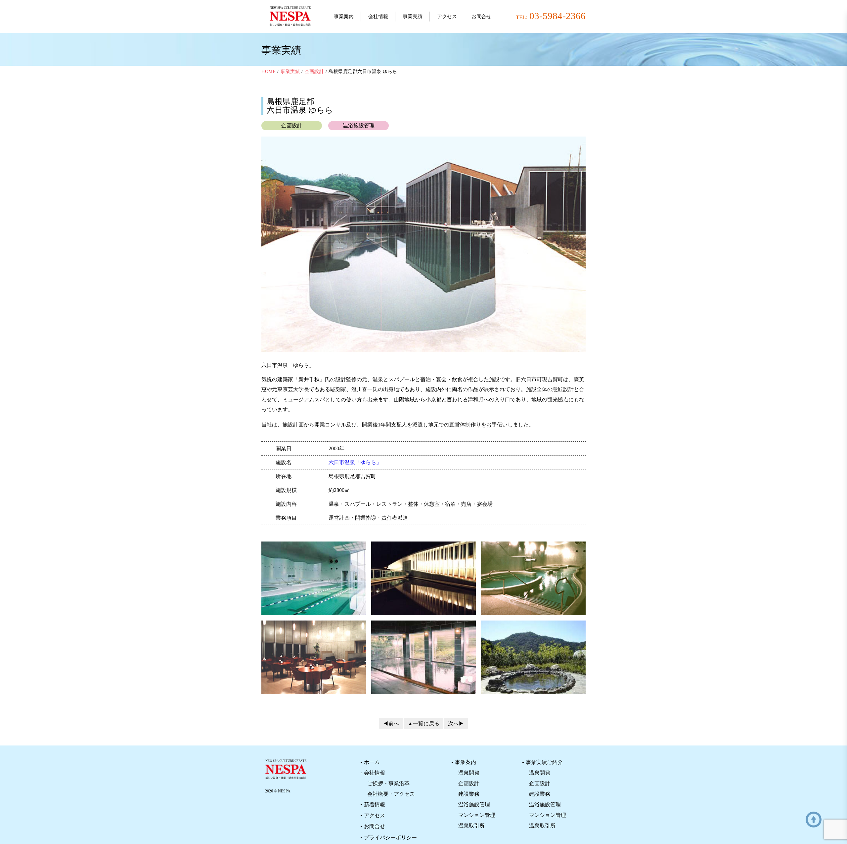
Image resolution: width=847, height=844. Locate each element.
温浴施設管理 (474, 804)
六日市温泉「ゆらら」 (355, 462)
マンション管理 (476, 815)
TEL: (551, 16)
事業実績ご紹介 (544, 762)
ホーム (372, 762)
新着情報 (374, 804)
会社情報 (378, 16)
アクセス (447, 16)
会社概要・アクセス (391, 794)
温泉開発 (468, 773)
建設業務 (468, 794)
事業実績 (413, 16)
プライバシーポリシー (390, 837)
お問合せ (481, 16)
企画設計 (468, 783)
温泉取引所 (471, 825)
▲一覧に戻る (423, 723)
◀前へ (391, 723)
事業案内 (344, 16)
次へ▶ (456, 723)
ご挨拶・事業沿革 (388, 783)
